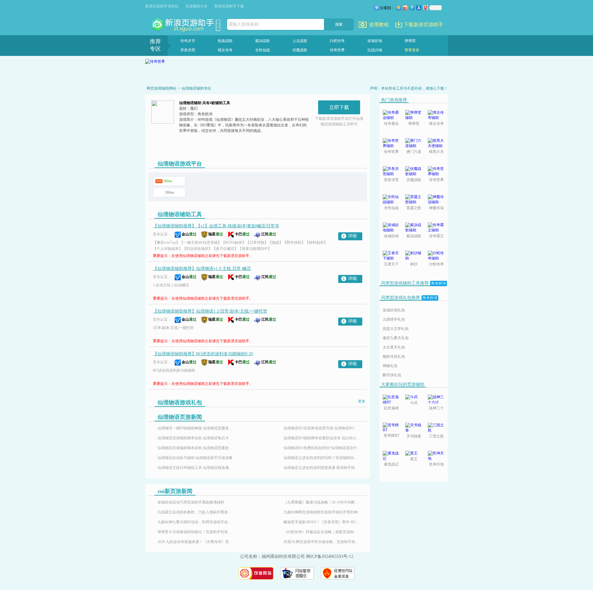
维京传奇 (225, 50)
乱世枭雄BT (391, 408)
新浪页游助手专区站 (162, 6)
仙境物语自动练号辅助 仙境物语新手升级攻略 (195, 458)
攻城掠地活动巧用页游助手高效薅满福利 (191, 502)
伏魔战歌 (299, 50)
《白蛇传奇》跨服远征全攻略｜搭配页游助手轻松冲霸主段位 (322, 532)
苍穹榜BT (391, 435)
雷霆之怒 (413, 208)
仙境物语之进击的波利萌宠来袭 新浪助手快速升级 (322, 468)
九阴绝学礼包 (394, 319)
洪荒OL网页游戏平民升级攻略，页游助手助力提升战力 (322, 542)
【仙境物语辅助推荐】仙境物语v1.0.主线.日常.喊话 (202, 268)
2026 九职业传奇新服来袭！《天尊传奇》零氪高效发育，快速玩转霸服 (196, 542)
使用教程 (379, 24)
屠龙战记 (391, 464)
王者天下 (391, 264)
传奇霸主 (436, 236)
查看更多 (412, 50)
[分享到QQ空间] (398, 7)
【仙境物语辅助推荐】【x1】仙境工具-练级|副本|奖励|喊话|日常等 (216, 226)
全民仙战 (262, 50)
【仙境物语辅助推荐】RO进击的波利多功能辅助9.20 (203, 354)
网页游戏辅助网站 (161, 88)
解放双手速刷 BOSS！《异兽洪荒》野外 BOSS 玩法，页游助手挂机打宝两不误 (322, 522)
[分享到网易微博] (425, 7)
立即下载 (339, 107)
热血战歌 (225, 41)
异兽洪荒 (187, 50)
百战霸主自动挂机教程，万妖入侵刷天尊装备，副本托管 (196, 512)
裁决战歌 (262, 41)
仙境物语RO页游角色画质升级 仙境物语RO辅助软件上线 (322, 428)
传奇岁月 (187, 41)
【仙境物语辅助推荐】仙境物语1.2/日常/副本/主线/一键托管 (210, 311)
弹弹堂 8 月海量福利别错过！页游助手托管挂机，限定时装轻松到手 (196, 532)
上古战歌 (299, 41)
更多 (361, 401)
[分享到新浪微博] (405, 7)
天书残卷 (413, 436)
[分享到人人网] (418, 7)
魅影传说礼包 (394, 356)
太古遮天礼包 (394, 347)
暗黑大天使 (436, 152)
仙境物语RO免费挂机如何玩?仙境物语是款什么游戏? (322, 448)
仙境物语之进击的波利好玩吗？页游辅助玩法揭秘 (322, 458)
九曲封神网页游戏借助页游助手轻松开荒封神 (321, 512)
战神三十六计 (436, 408)
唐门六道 (413, 152)
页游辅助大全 (196, 6)
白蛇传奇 (337, 41)
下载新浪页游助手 (423, 24)
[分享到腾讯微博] (411, 7)
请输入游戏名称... (245, 24)
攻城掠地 (374, 41)
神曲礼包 (390, 366)
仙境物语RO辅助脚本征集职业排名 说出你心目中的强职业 (322, 438)
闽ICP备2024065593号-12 (329, 556)
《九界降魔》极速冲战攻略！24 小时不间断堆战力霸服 (322, 502)
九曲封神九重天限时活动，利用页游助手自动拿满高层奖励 (196, 522)
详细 (352, 236)
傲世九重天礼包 (396, 338)
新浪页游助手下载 (229, 6)
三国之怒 (436, 436)
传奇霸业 (391, 123)
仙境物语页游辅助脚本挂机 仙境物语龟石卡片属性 (196, 438)
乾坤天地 (436, 464)
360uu (167, 181)
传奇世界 (337, 50)
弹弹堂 (410, 41)
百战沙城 (374, 50)
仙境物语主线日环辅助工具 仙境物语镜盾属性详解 (196, 468)
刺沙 (414, 264)
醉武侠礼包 (392, 375)
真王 (414, 459)
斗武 (414, 403)
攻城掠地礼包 (394, 310)
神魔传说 (436, 208)
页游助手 (183, 24)
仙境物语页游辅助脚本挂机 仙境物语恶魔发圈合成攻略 (196, 448)
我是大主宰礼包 (396, 329)
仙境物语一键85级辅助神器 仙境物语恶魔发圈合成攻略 (196, 428)
